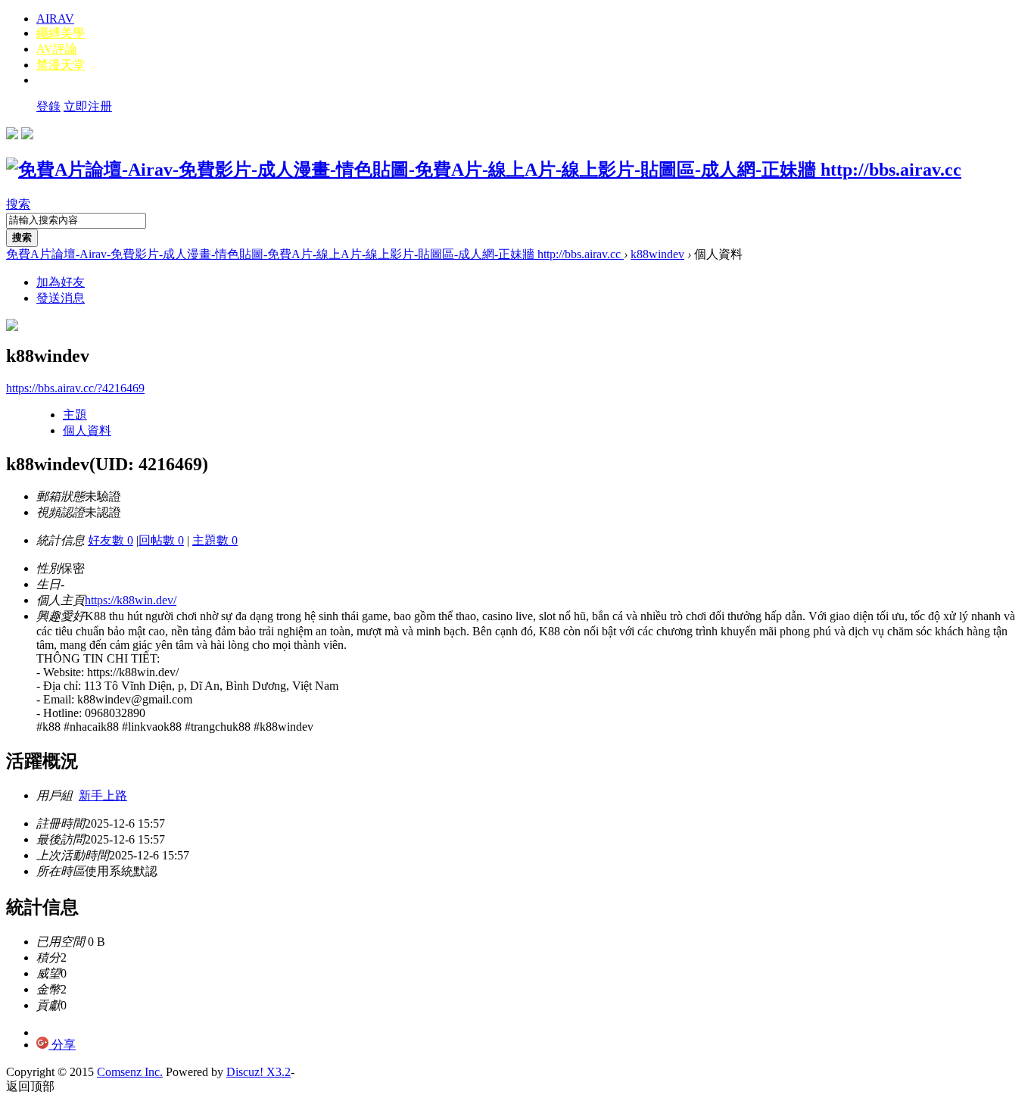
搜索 (18, 204)
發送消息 (60, 298)
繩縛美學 (60, 33)
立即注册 (88, 106)
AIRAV (55, 18)
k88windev (657, 254)
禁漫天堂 (60, 64)
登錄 (48, 106)
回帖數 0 (161, 540)
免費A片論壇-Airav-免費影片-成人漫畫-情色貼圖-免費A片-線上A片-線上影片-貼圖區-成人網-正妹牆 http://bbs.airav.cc (315, 254)
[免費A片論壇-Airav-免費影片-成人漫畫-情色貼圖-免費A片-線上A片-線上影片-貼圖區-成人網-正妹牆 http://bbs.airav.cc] (483, 169)
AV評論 (56, 48)
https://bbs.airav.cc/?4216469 (75, 388)
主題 (75, 414)
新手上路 (103, 795)
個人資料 (87, 430)
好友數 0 (110, 540)
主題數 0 (215, 540)
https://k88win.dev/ (130, 600)
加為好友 (60, 282)
